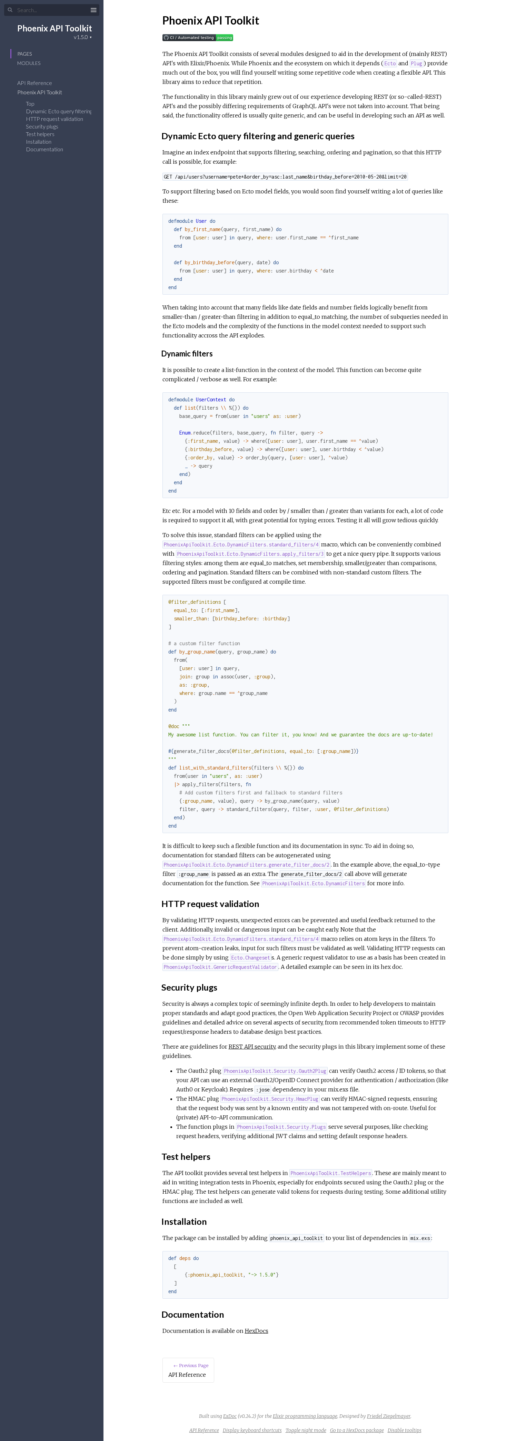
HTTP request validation (54, 118)
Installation (38, 141)
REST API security (252, 1046)
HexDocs (256, 1330)
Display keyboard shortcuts (252, 1430)
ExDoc (230, 1416)
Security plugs (42, 126)
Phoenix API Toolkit (54, 28)
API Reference (35, 82)
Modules (28, 63)
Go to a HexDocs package (357, 1430)
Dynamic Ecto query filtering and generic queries (82, 111)
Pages (24, 54)
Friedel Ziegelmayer (388, 1416)
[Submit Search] (10, 10)
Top (30, 103)
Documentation (44, 149)
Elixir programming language (305, 1416)
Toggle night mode (306, 1430)
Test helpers (40, 134)
